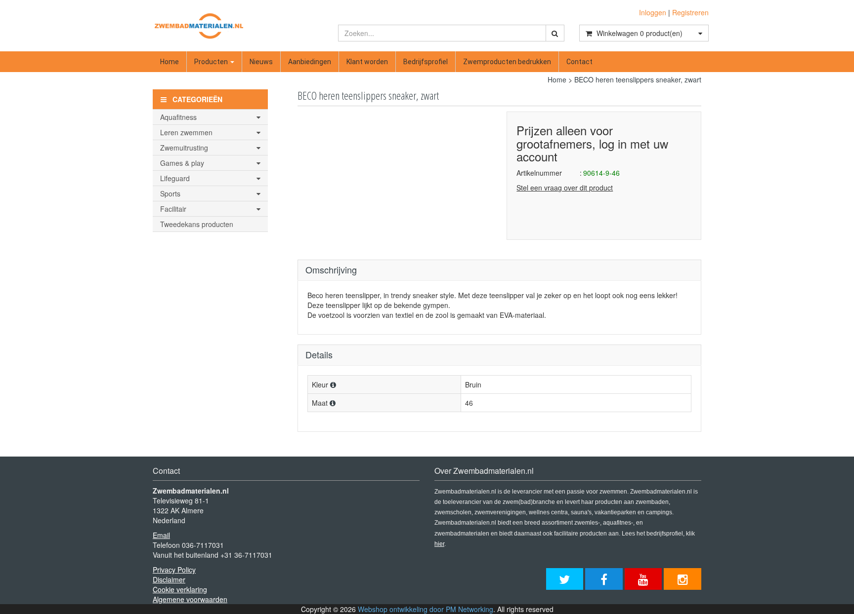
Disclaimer (169, 579)
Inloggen (652, 12)
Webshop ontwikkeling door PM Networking (425, 609)
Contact (579, 62)
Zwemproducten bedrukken (507, 62)
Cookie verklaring (180, 589)
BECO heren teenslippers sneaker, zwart (637, 79)
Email (161, 535)
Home (169, 62)
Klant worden (367, 62)
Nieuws (261, 62)
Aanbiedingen (309, 62)
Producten (211, 62)
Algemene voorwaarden (190, 599)
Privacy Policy (174, 570)
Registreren (690, 12)
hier (439, 543)
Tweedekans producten (196, 224)
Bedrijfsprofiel (425, 62)
